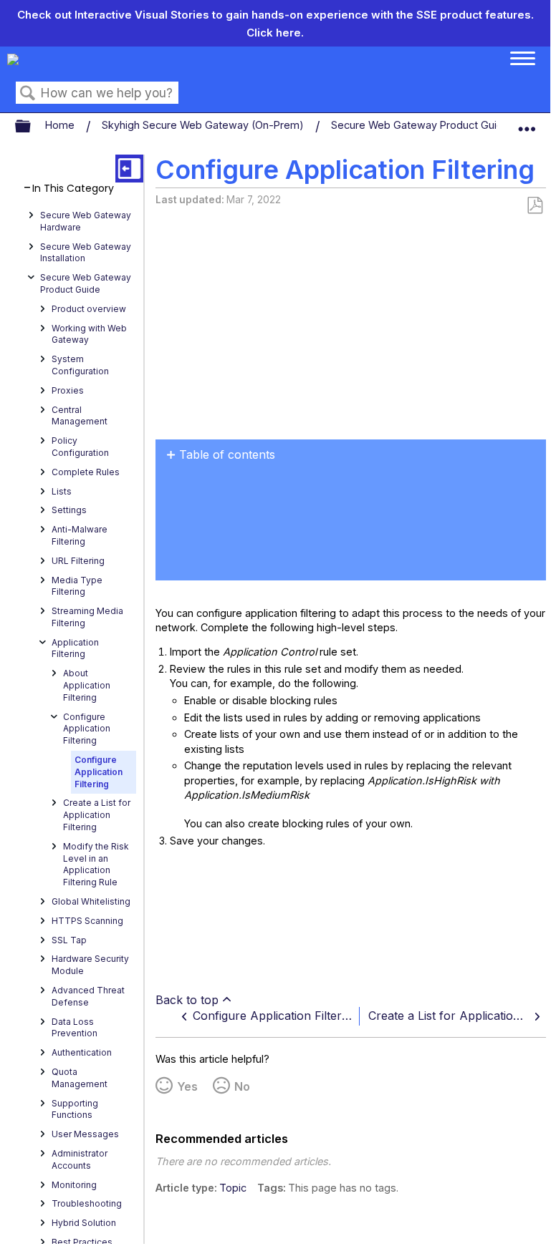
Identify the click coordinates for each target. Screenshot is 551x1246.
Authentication (82, 1052)
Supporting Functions (75, 1109)
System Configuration (80, 365)
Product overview (89, 308)
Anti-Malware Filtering (79, 535)
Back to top (187, 1000)
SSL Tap (69, 940)
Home (61, 125)
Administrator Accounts (79, 1159)
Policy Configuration (80, 446)
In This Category (73, 188)
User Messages (85, 1134)
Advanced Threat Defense (88, 996)
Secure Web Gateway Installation (85, 252)
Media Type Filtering (77, 586)
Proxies (68, 390)
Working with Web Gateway (89, 334)
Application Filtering (75, 648)
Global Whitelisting (91, 901)
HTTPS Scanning (87, 920)
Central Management (79, 415)
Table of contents (227, 454)
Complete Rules (86, 472)
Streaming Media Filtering (87, 616)
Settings (69, 510)
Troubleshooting (87, 1203)
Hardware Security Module (90, 964)
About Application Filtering (86, 685)
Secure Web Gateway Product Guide (421, 125)
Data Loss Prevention (74, 1027)
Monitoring (74, 1184)
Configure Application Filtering (86, 728)
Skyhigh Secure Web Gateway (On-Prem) (204, 125)
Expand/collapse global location (526, 123)
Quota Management (79, 1077)
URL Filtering (78, 560)
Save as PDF (534, 206)
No (242, 1086)
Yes (187, 1086)
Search (28, 93)
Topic (232, 1188)
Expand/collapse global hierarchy (32, 126)
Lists (62, 491)
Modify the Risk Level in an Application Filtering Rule (96, 864)
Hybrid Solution (84, 1222)
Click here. (275, 32)
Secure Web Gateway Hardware (85, 221)
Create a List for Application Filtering (96, 814)
